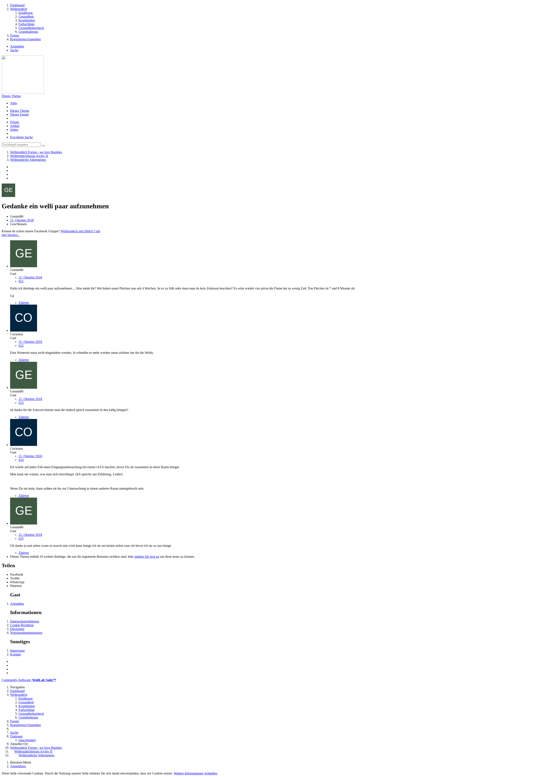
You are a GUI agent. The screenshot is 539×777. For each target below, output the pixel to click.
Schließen (210, 773)
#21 (21, 281)
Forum (14, 122)
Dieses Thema (11, 96)
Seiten (14, 129)
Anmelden (17, 46)
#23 (21, 402)
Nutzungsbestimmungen (26, 632)
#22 (21, 345)
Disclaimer (17, 629)
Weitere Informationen (188, 773)
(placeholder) (27, 740)
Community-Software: (29, 680)
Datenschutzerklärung (24, 621)
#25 (21, 538)
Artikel (14, 126)
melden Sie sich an (146, 556)
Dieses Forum (19, 114)
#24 (21, 460)
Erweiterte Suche (21, 137)
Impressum (17, 650)
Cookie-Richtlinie (22, 625)
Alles (13, 103)
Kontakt (15, 654)
